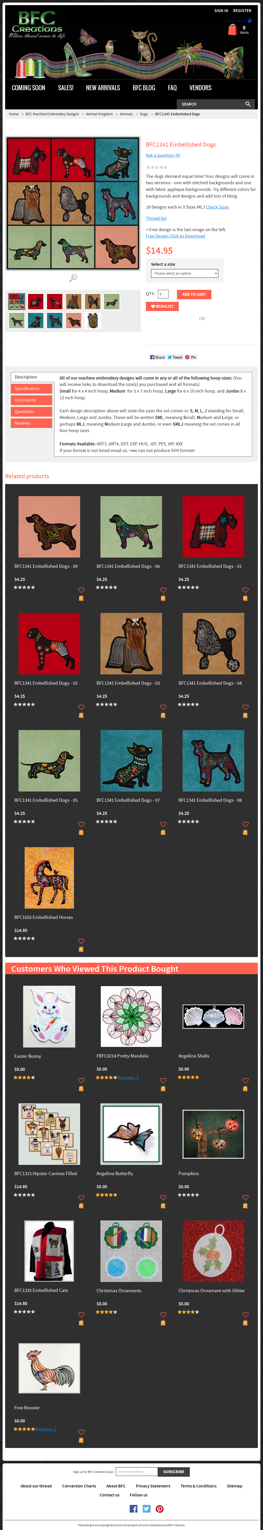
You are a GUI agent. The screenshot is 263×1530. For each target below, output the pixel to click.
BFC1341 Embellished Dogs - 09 (46, 566)
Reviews (22, 423)
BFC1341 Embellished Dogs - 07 (128, 800)
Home (13, 114)
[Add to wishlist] (81, 590)
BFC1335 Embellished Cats (41, 1290)
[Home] (36, 25)
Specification (27, 389)
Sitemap (234, 1486)
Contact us (109, 1495)
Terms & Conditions (199, 1486)
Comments (25, 400)
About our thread (36, 1486)
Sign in (221, 11)
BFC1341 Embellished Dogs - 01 (210, 566)
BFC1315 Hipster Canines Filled (45, 1174)
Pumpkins (189, 1174)
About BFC (116, 1486)
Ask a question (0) (163, 155)
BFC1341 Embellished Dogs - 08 (210, 800)
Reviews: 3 (128, 1077)
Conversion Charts (79, 1486)
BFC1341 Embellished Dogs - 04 (210, 683)
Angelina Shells (194, 1056)
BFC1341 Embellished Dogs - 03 (128, 683)
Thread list (156, 218)
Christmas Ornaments (119, 1291)
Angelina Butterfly (115, 1174)
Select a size (163, 264)
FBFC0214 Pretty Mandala (122, 1056)
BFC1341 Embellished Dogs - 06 (128, 566)
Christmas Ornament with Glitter (212, 1291)
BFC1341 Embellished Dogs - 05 (46, 800)
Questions (24, 412)
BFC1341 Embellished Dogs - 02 (46, 683)
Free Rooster (27, 1408)
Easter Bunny (27, 1056)
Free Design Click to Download (175, 236)
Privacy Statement (153, 1486)
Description (26, 377)
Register (242, 11)
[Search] (248, 104)
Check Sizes (217, 207)
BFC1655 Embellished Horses (43, 917)
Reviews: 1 (46, 1429)
